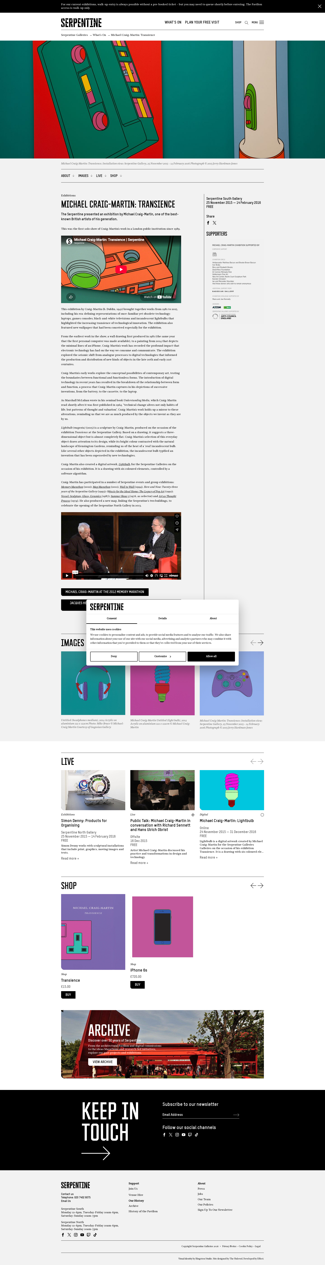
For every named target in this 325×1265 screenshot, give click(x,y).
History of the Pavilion (143, 1211)
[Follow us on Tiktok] (196, 1134)
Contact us (67, 1194)
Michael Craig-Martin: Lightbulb (227, 821)
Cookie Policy (246, 1246)
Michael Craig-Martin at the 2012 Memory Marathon (105, 592)
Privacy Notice (229, 1246)
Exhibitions (68, 195)
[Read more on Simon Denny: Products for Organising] (93, 790)
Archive (133, 1206)
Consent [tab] (112, 618)
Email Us (66, 1201)
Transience (70, 981)
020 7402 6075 (82, 1197)
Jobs (200, 1194)
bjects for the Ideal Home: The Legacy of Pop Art (137, 491)
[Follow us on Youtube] (183, 1134)
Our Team (204, 1199)
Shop (238, 22)
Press (201, 1189)
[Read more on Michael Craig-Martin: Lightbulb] (232, 790)
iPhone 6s (138, 970)
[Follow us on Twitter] (170, 1134)
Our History (136, 1201)
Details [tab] (162, 618)
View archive (103, 1062)
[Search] (246, 22)
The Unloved (236, 1259)
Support (134, 1183)
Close (319, 6)
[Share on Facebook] (208, 223)
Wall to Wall (127, 487)
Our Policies (205, 1204)
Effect (260, 1259)
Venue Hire (136, 1195)
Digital (204, 814)
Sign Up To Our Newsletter (215, 1210)
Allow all (211, 656)
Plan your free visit (202, 22)
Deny (114, 656)
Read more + (70, 858)
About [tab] (213, 618)
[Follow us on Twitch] (190, 1134)
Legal (258, 1246)
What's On (173, 22)
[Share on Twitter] (214, 223)
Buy (68, 995)
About (201, 1183)
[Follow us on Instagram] (177, 1134)
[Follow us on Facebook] (164, 1134)
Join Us (133, 1189)
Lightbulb (124, 464)
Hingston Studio (204, 1259)
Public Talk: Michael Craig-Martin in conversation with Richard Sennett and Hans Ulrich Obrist (160, 825)
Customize (160, 656)
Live (132, 814)
